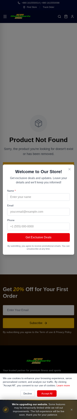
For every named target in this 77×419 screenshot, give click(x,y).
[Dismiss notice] (71, 409)
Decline (27, 393)
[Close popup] (69, 169)
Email (10, 205)
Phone (11, 220)
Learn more (63, 385)
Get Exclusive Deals (38, 237)
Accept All (46, 393)
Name (11, 190)
